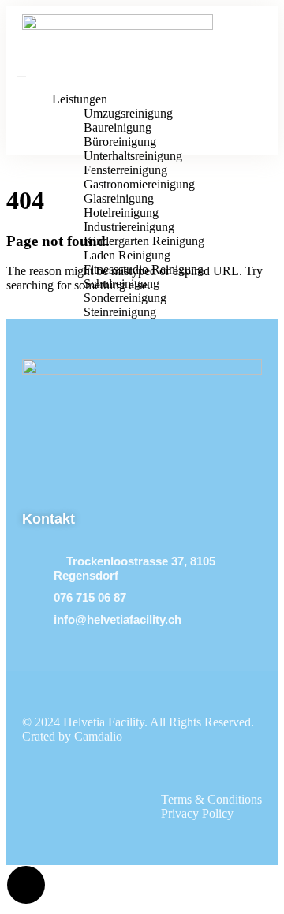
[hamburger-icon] (21, 76)
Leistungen (79, 99)
